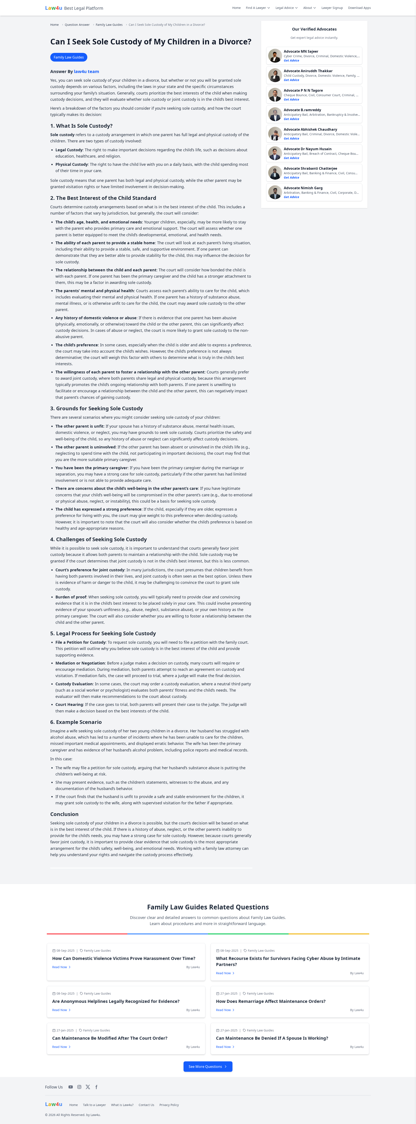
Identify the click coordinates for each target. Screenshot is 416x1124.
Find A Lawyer (256, 8)
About (307, 8)
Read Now (59, 967)
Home (236, 8)
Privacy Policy (169, 1105)
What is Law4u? (122, 1105)
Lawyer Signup (332, 8)
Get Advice (291, 60)
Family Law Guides (109, 25)
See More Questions (205, 1066)
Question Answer (77, 25)
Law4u (95, 1115)
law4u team (86, 71)
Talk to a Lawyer (94, 1105)
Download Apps (359, 8)
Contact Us (146, 1105)
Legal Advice (285, 8)
